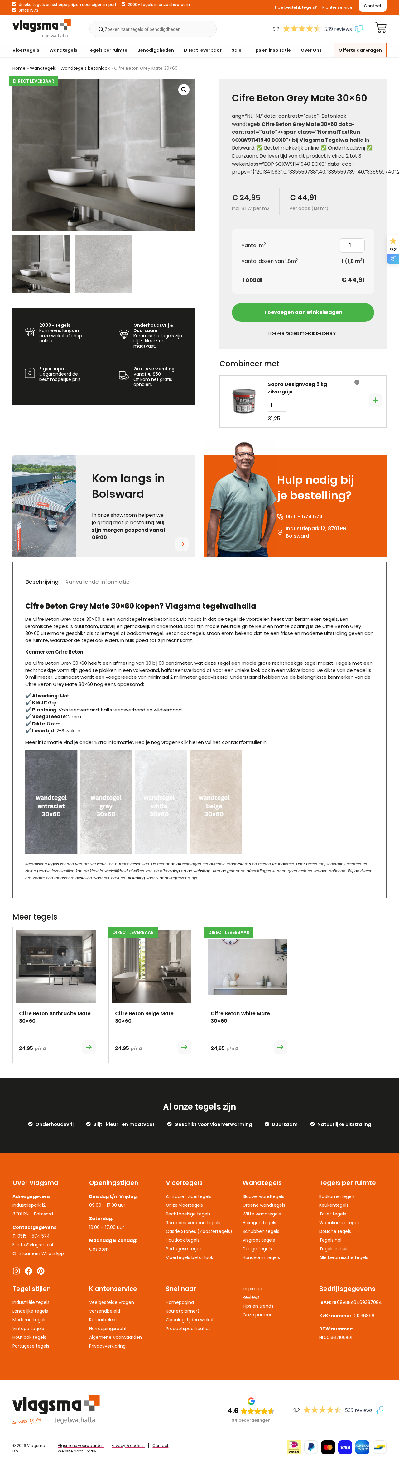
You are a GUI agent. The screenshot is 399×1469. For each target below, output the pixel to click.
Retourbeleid (103, 1320)
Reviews (251, 1297)
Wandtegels (63, 50)
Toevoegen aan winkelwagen (303, 312)
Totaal (252, 280)
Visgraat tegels (259, 1240)
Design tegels (257, 1249)
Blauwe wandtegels (263, 1196)
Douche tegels (335, 1231)
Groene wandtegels (264, 1205)
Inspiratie (252, 1289)
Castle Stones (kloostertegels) (199, 1231)
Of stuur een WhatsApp (38, 1253)
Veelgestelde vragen (111, 1302)
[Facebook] (28, 1271)
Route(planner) (183, 1311)
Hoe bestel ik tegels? (296, 7)
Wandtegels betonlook (85, 68)
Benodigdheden (155, 50)
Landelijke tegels (30, 1311)
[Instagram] (16, 1271)
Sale (237, 50)
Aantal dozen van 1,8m (269, 261)
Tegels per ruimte (107, 50)
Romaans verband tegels (193, 1222)
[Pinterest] (41, 1271)
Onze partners (258, 1315)
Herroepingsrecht (108, 1328)
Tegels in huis (334, 1249)
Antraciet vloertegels (188, 1196)
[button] (184, 89)
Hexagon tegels (259, 1222)
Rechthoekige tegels (188, 1214)
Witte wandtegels (262, 1214)
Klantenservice (337, 7)
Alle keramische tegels (343, 1257)
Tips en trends (258, 1306)
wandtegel (129, 619)
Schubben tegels (261, 1231)
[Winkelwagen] (381, 27)
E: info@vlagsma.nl (32, 1245)
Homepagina (180, 1302)
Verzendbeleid (104, 1311)
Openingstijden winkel (189, 1320)
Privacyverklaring (107, 1346)
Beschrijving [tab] (42, 582)
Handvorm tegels (261, 1257)
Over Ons (311, 50)
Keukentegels (334, 1205)
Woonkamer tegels (340, 1222)
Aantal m (253, 245)
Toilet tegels (332, 1214)
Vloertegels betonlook (189, 1257)
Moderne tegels (29, 1320)
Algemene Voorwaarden (115, 1337)
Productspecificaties (188, 1328)
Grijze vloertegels (184, 1205)
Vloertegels (25, 50)
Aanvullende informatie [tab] (97, 582)
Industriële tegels (31, 1302)
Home (19, 68)
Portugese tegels (184, 1249)
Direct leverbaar (203, 50)
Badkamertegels (337, 1196)
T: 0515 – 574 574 (31, 1236)
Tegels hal (330, 1240)
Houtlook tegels (183, 1240)
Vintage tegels (28, 1328)
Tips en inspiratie (271, 50)
